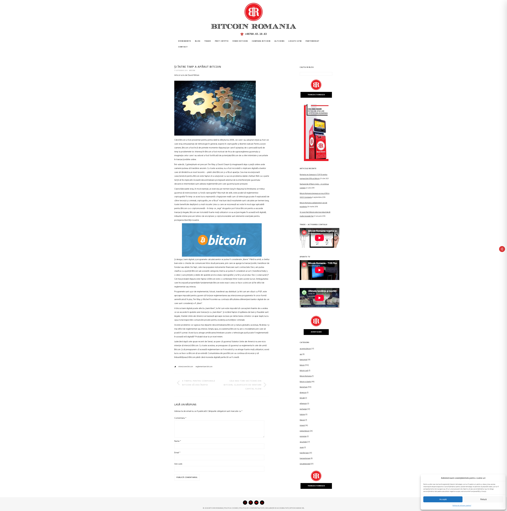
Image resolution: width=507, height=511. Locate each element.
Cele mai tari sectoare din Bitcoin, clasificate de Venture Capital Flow (242, 384)
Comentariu (180, 418)
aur (301, 354)
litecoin (302, 420)
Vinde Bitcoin (240, 41)
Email (177, 452)
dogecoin (303, 392)
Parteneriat (312, 41)
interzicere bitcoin (185, 366)
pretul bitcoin (304, 431)
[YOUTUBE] (256, 502)
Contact (183, 47)
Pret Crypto (222, 41)
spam (302, 447)
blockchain (304, 387)
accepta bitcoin (305, 348)
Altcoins (279, 41)
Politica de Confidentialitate (251, 508)
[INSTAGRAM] (251, 502)
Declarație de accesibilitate (277, 508)
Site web (178, 464)
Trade (207, 41)
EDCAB (302, 398)
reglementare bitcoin (204, 366)
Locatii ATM (295, 41)
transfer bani (304, 453)
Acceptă (443, 499)
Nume (177, 441)
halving (302, 414)
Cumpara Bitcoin (261, 41)
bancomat (303, 359)
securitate (303, 442)
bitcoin (192, 70)
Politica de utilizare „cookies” (461, 505)
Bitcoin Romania (306, 376)
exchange (303, 409)
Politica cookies (231, 508)
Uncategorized (305, 463)
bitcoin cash (304, 370)
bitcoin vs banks (305, 381)
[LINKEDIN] (262, 502)
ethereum (303, 403)
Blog (197, 41)
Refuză (483, 499)
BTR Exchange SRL (297, 508)
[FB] (245, 502)
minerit (302, 425)
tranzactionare (305, 458)
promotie (303, 436)
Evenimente (184, 41)
